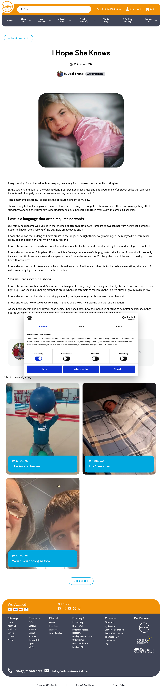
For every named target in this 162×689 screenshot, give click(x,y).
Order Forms (78, 640)
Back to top (81, 581)
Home (10, 21)
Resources (53, 630)
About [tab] (119, 326)
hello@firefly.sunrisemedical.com (70, 671)
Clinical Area (61, 20)
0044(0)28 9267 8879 (29, 671)
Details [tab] (81, 326)
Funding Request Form (82, 637)
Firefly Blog (106, 20)
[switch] (66, 359)
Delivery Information (114, 630)
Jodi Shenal (76, 74)
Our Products (42, 20)
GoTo (31, 623)
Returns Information (114, 634)
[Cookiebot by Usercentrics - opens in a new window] (124, 318)
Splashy (32, 637)
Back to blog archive (20, 38)
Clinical (11, 633)
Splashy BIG (34, 640)
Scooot (32, 633)
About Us (23, 20)
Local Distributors (80, 644)
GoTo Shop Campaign (127, 20)
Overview (53, 626)
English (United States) (107, 9)
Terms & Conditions (85, 685)
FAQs (107, 644)
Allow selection (81, 369)
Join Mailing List (112, 637)
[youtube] (69, 609)
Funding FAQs (78, 647)
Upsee (32, 644)
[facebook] (59, 609)
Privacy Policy (119, 685)
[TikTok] (79, 609)
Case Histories (55, 634)
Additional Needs (95, 74)
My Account (135, 9)
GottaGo (32, 626)
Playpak (32, 630)
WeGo (31, 647)
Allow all (117, 369)
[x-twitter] (74, 609)
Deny (44, 369)
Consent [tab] (43, 326)
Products (12, 630)
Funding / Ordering (84, 20)
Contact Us (148, 20)
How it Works (78, 626)
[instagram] (64, 609)
